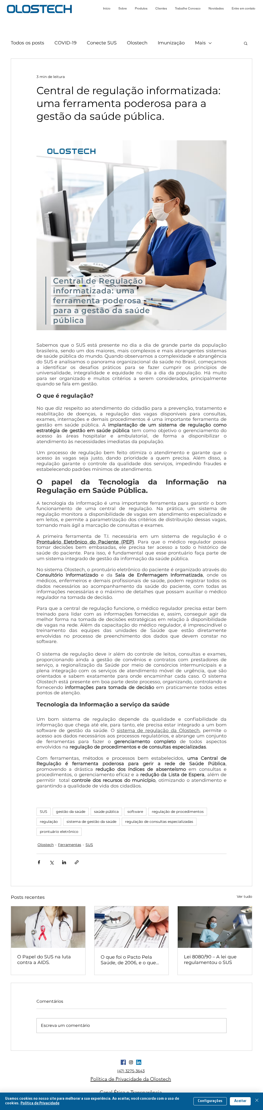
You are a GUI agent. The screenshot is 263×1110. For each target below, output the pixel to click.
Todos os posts (27, 43)
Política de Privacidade (40, 1103)
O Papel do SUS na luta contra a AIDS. (44, 959)
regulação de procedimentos (178, 811)
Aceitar (240, 1101)
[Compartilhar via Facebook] (38, 862)
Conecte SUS (102, 43)
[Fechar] (257, 1101)
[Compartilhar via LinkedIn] (64, 862)
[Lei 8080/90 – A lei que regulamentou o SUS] (215, 927)
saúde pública (106, 811)
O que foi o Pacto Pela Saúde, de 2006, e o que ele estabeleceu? (128, 960)
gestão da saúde (70, 811)
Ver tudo (244, 896)
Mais (200, 43)
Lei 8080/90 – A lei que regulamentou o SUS (210, 959)
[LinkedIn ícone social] (138, 1062)
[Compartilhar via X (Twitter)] (51, 862)
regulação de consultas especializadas (159, 821)
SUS (43, 811)
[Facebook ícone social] (123, 1062)
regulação (49, 821)
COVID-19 (65, 43)
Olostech (137, 43)
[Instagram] (131, 1062)
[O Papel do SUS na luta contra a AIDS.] (48, 927)
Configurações (210, 1101)
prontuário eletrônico (59, 831)
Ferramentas (69, 844)
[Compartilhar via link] (76, 862)
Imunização (171, 43)
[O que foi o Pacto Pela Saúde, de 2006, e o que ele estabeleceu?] (132, 927)
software (135, 811)
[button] (216, 8)
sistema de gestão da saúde (91, 821)
